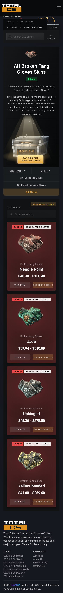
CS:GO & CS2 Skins (13, 556)
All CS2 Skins (27, 22)
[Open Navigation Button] (59, 7)
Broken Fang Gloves (31, 264)
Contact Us (39, 566)
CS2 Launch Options (14, 562)
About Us (38, 559)
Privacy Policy (40, 562)
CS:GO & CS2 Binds (13, 559)
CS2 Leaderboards (13, 576)
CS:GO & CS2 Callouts (15, 566)
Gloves (14, 27)
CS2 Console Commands (16, 569)
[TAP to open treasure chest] (31, 141)
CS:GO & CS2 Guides (14, 572)
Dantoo (16, 585)
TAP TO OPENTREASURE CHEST (30, 159)
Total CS (10, 22)
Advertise (38, 556)
